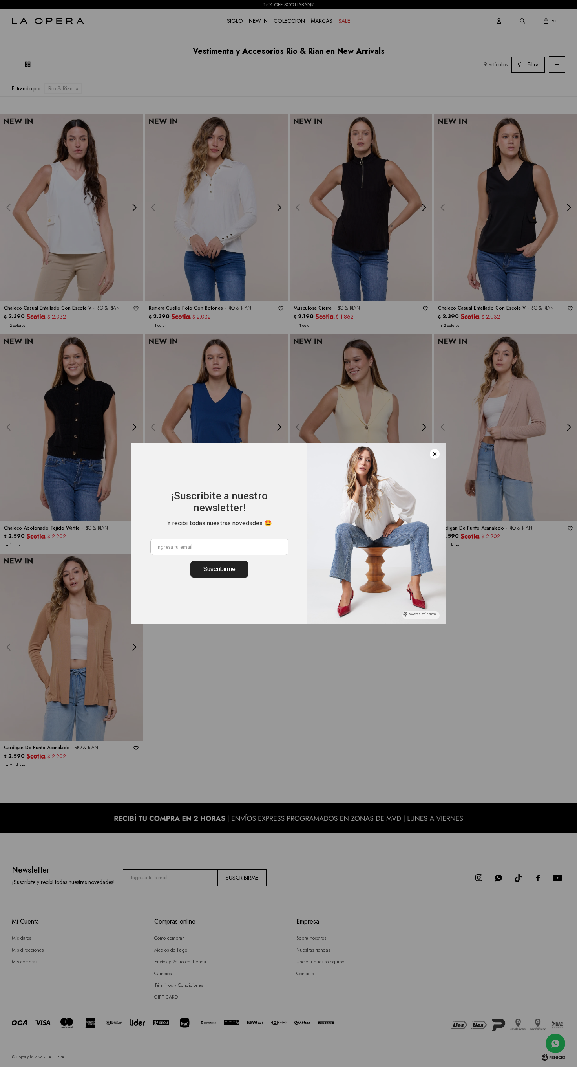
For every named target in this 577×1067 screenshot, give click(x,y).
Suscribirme (219, 569)
